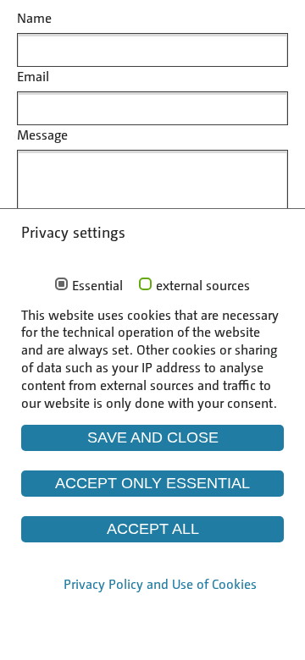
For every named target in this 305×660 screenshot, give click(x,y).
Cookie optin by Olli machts (165, 625)
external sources (203, 285)
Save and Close (153, 437)
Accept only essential (152, 483)
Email (33, 76)
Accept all (153, 528)
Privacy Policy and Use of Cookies (160, 583)
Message (42, 134)
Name (34, 17)
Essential (97, 285)
